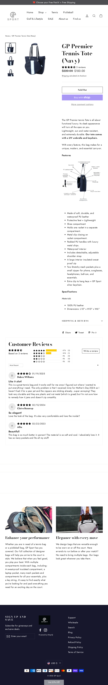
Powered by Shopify (46, 635)
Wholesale (73, 622)
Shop (41, 12)
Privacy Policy (74, 637)
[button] (69, 67)
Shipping (65, 76)
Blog (70, 632)
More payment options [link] (82, 104)
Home (30, 12)
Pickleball (68, 12)
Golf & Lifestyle (35, 19)
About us (63, 19)
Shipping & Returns (75, 321)
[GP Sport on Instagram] (45, 630)
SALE (50, 19)
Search (71, 627)
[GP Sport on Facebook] (40, 630)
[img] (24, 373)
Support (71, 617)
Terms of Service (75, 652)
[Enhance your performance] (28, 520)
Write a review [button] (91, 351)
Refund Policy (74, 642)
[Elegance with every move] (79, 520)
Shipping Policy (75, 647)
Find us (77, 19)
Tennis (55, 12)
